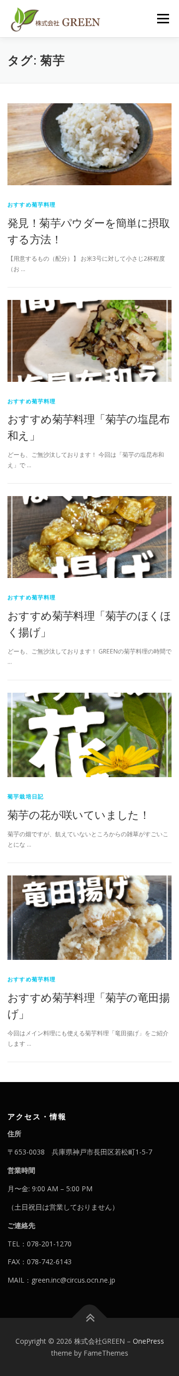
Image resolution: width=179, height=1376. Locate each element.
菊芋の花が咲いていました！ (78, 814)
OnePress (148, 1341)
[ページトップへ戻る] (89, 1317)
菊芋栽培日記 (25, 796)
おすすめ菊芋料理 (31, 204)
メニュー (163, 18)
